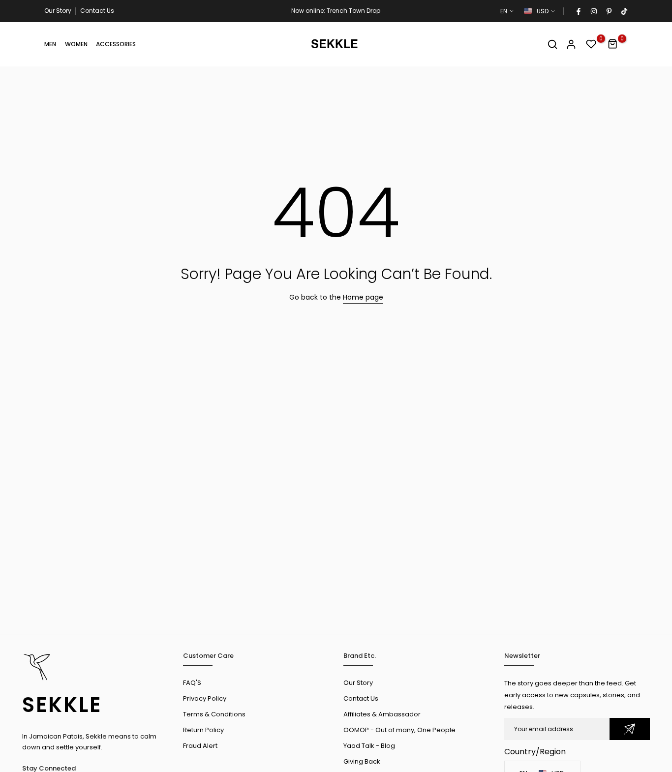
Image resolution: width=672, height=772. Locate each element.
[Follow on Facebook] (578, 11)
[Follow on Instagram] (593, 11)
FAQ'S (192, 682)
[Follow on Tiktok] (624, 11)
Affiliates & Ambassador (382, 714)
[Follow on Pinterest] (608, 11)
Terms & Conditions (214, 714)
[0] (591, 44)
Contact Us (97, 10)
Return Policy (203, 730)
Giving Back (361, 761)
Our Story (57, 10)
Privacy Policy (204, 698)
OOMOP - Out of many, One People (399, 730)
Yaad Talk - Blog (369, 745)
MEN (50, 44)
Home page (363, 297)
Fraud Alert (200, 745)
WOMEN (76, 44)
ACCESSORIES (116, 44)
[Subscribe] (630, 729)
